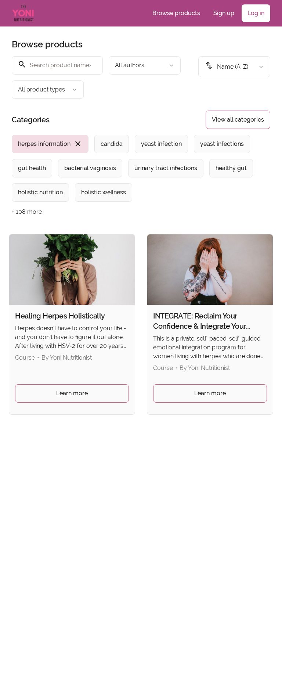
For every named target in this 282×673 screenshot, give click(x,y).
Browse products (176, 13)
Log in (255, 13)
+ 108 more (27, 211)
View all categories (238, 119)
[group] (141, 168)
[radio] (50, 144)
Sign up (223, 13)
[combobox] (145, 65)
